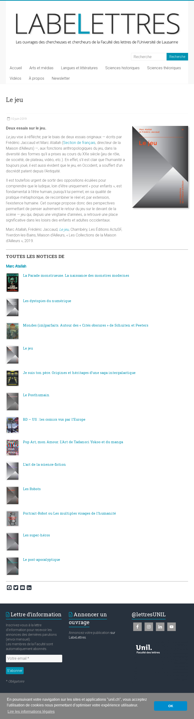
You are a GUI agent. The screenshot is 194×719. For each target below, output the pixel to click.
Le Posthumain (36, 395)
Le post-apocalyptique (41, 559)
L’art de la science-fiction (44, 464)
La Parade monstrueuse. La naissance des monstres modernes (76, 275)
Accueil (16, 68)
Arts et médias (41, 68)
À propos (36, 78)
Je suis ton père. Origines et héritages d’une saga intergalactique (79, 372)
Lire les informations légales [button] (31, 712)
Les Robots (32, 489)
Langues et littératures (79, 68)
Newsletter (61, 78)
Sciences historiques (122, 68)
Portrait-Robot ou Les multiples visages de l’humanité (69, 513)
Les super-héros (36, 535)
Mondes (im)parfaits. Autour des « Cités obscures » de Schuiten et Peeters (85, 325)
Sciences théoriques (164, 68)
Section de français (79, 142)
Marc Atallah (16, 266)
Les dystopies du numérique (47, 301)
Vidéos (15, 78)
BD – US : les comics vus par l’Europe (54, 419)
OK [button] (170, 706)
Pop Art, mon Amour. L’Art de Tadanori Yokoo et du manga (73, 442)
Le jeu (28, 348)
